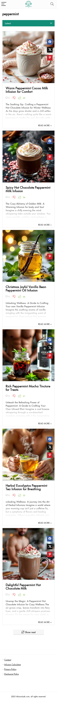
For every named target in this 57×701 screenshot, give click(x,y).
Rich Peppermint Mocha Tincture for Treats (28, 388)
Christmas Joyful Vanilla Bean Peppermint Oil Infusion (26, 288)
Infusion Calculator (12, 664)
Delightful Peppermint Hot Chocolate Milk (23, 586)
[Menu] (4, 4)
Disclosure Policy (11, 673)
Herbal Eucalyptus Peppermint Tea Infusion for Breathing (26, 487)
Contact (7, 659)
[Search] (52, 4)
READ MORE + (45, 125)
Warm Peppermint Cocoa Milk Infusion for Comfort (27, 90)
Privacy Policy (10, 669)
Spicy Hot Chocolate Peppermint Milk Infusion (28, 189)
